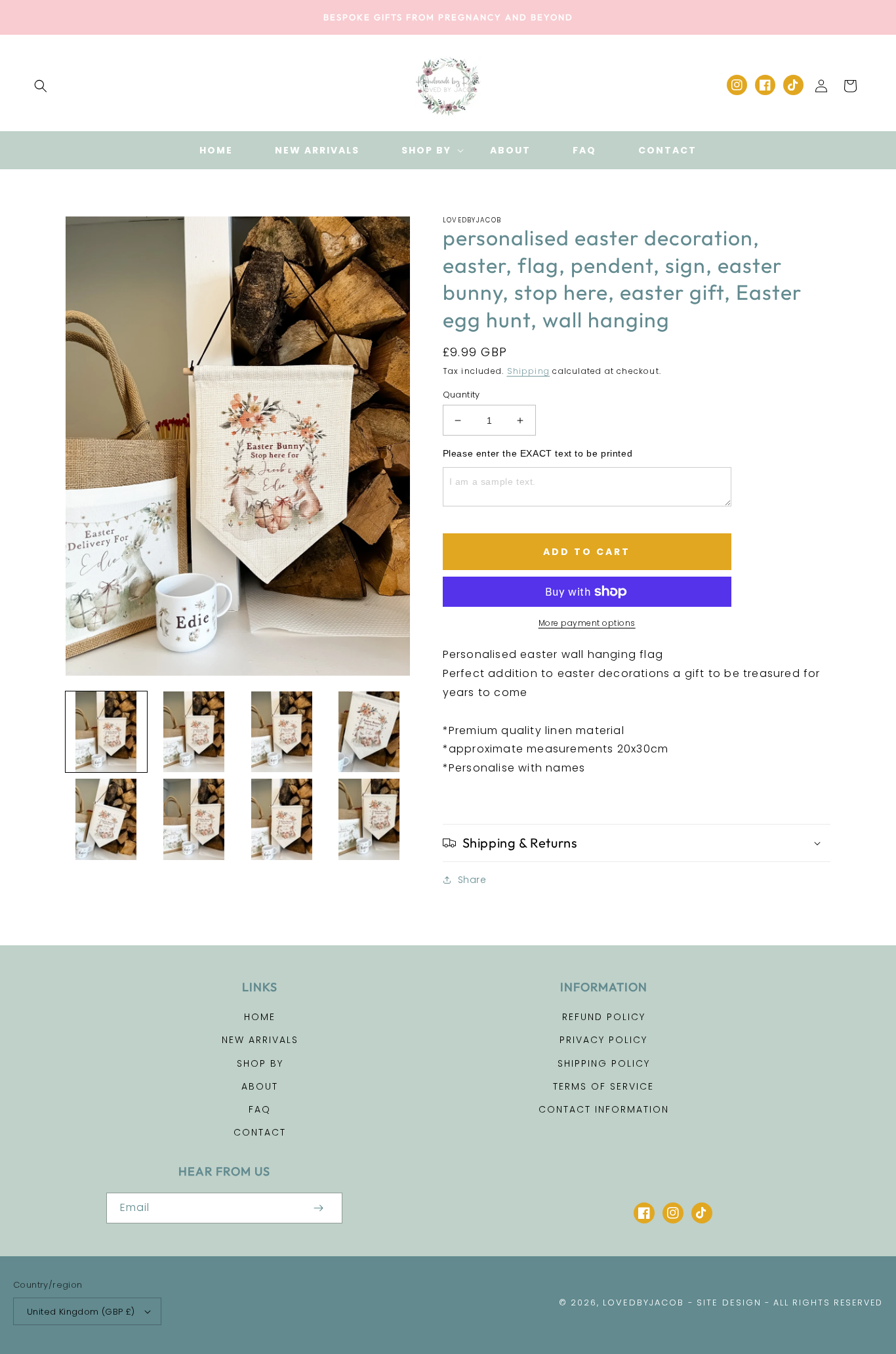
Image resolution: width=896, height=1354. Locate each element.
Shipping (528, 371)
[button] (40, 86)
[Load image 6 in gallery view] (194, 819)
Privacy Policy (603, 1039)
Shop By (260, 1063)
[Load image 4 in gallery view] (369, 732)
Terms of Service (603, 1086)
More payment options (587, 622)
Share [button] (472, 879)
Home (259, 1016)
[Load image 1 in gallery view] (106, 732)
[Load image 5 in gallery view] (106, 819)
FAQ (260, 1109)
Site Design (729, 1302)
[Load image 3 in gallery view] (281, 732)
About (259, 1086)
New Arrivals (260, 1039)
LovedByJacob (643, 1302)
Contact (260, 1132)
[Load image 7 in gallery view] (281, 819)
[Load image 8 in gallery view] (369, 819)
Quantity (461, 394)
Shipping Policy (604, 1063)
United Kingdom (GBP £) (81, 1311)
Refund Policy (603, 1016)
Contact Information (604, 1109)
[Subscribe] (319, 1208)
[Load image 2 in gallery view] (194, 732)
